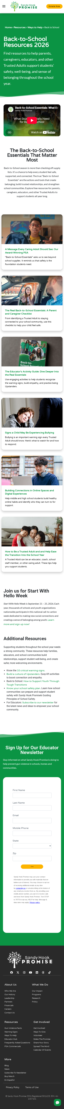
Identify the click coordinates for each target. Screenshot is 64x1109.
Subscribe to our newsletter (38, 702)
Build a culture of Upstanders (23, 674)
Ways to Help (35, 27)
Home (8, 27)
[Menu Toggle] (4, 6)
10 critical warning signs (31, 670)
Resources (20, 27)
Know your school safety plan (23, 688)
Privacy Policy (12, 1087)
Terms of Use (32, 1087)
